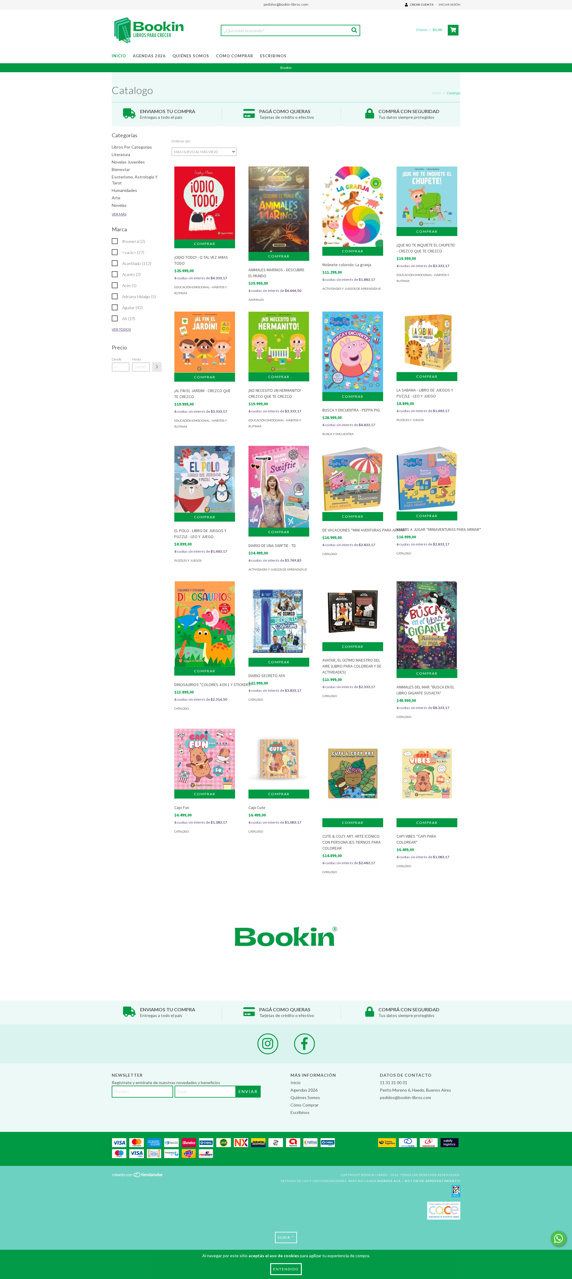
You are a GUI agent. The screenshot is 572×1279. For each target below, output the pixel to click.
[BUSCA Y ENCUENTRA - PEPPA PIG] (352, 352)
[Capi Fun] (204, 759)
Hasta (136, 359)
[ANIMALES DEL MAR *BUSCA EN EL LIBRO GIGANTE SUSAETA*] (427, 625)
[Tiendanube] (138, 1176)
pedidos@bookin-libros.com (286, 4)
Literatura (121, 154)
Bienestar (121, 169)
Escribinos (273, 55)
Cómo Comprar (234, 55)
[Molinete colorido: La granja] (352, 206)
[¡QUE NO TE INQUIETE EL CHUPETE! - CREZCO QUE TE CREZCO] (427, 197)
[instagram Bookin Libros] (267, 1043)
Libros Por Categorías (132, 147)
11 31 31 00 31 (393, 1082)
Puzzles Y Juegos (410, 420)
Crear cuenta (421, 4)
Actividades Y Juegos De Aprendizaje (351, 288)
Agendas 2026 (149, 55)
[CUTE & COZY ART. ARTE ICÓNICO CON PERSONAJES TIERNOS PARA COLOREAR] (352, 783)
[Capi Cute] (278, 759)
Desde (117, 359)
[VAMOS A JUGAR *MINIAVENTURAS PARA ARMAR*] (427, 478)
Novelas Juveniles (128, 161)
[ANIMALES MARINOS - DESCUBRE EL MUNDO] (278, 209)
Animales (256, 299)
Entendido (286, 1269)
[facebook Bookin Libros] (304, 1043)
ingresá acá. (389, 1181)
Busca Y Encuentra (338, 434)
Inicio (119, 55)
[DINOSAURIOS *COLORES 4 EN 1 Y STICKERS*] (204, 624)
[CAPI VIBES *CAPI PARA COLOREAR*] (427, 783)
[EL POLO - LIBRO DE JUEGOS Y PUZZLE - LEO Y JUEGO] (204, 479)
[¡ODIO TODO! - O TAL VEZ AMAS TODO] (204, 203)
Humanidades (124, 190)
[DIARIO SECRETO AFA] (278, 619)
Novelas (119, 205)
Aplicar (157, 367)
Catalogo (329, 554)
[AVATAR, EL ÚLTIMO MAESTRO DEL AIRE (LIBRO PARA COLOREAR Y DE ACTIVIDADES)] (352, 611)
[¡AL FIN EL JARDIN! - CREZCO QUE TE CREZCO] (204, 342)
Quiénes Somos (190, 55)
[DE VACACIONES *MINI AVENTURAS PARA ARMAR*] (352, 479)
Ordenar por (180, 141)
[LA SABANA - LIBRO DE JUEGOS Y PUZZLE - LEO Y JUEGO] (427, 342)
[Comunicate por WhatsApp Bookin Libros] (558, 1238)
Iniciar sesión (449, 4)
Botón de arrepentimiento (432, 1181)
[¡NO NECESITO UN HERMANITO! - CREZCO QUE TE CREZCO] (278, 342)
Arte (116, 197)
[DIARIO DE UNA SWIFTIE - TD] (278, 487)
